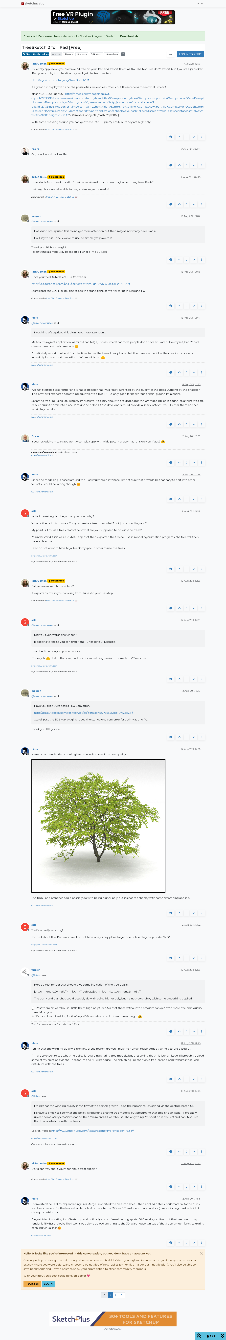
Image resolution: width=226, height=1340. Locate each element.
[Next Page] (121, 1295)
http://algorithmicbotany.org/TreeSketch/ (58, 80)
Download (127, 36)
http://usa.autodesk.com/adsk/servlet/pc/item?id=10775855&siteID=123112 (79, 283)
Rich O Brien (39, 63)
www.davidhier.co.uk (42, 365)
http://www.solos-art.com (44, 555)
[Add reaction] (170, 137)
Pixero (35, 148)
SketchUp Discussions (36, 54)
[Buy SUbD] (113, 1319)
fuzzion (35, 969)
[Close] (201, 1253)
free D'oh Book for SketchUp (60, 129)
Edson (35, 436)
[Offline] (26, 65)
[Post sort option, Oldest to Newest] (171, 54)
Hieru (34, 317)
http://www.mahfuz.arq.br (44, 455)
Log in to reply (190, 54)
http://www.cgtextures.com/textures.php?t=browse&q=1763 (90, 1130)
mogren (36, 216)
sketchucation (35, 3)
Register (32, 1283)
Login (48, 1283)
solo (33, 510)
